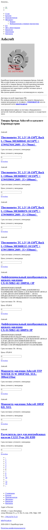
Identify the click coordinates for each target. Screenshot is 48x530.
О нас (7, 14)
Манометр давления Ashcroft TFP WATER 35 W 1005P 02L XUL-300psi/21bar (21, 373)
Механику (9, 20)
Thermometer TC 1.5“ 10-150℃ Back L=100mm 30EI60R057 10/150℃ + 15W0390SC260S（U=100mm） (22, 176)
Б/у (6, 26)
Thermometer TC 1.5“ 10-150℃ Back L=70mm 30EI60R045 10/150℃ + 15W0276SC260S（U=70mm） (22, 141)
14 (6, 482)
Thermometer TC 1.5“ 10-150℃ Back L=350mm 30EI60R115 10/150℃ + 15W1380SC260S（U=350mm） (22, 246)
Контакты (9, 34)
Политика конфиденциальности (13, 528)
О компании (10, 493)
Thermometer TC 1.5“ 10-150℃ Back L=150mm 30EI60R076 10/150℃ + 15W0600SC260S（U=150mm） (22, 211)
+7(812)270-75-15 (11, 517)
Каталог (8, 16)
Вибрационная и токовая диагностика (24, 24)
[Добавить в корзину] (2, 422)
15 (6, 484)
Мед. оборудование (12, 28)
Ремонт (12, 22)
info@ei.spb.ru (6, 520)
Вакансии (9, 30)
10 (6, 478)
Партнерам (9, 32)
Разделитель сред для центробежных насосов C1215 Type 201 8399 (23, 436)
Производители (11, 18)
